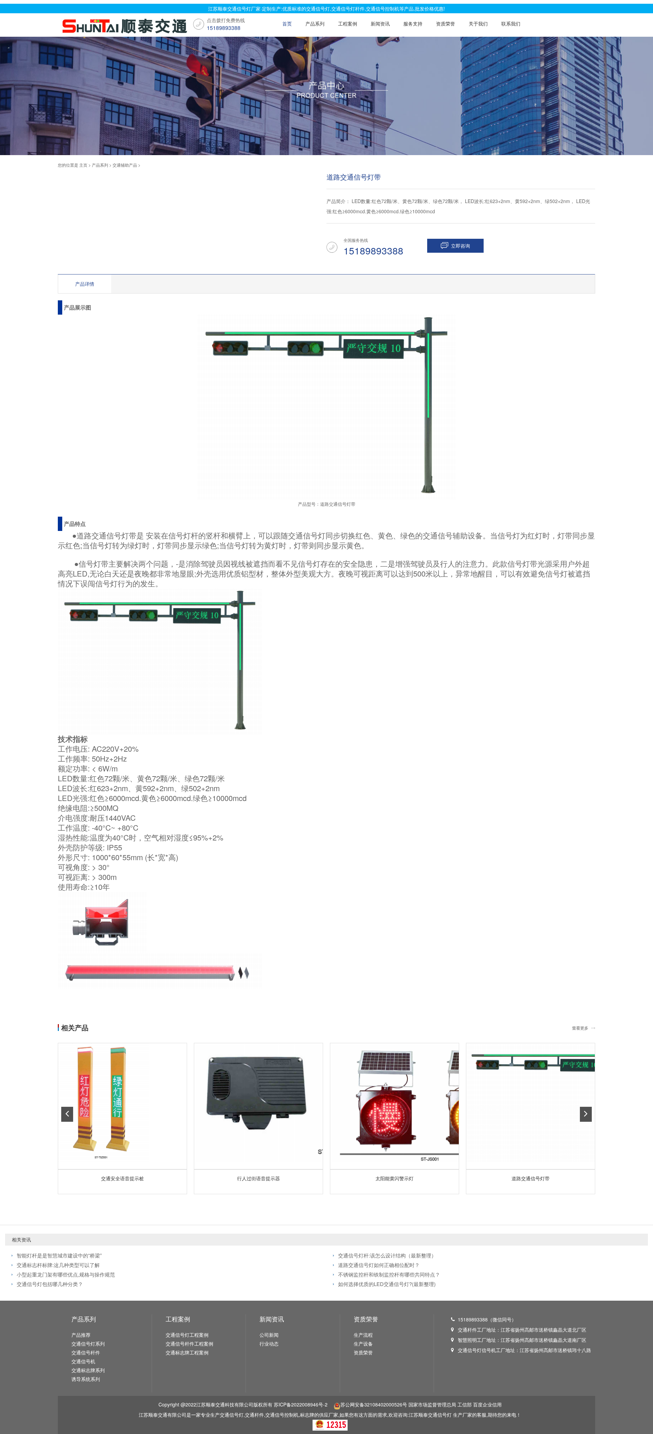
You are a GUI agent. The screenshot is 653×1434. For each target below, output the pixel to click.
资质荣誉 (445, 23)
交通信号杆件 (85, 1352)
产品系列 (314, 23)
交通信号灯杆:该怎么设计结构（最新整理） (387, 1255)
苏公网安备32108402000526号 (373, 1404)
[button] (67, 1114)
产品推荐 (80, 1334)
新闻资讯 (380, 23)
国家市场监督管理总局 (432, 1404)
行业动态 (269, 1343)
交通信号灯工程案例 (187, 1334)
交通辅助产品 (125, 165)
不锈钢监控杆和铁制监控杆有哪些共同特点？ (389, 1274)
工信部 (464, 1404)
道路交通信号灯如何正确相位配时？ (379, 1264)
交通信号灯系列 (88, 1343)
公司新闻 (269, 1334)
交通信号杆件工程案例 (189, 1343)
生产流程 (363, 1334)
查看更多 (580, 1028)
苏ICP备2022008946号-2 (301, 1404)
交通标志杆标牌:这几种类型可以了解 (58, 1264)
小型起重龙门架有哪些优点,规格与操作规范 (66, 1274)
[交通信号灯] (123, 27)
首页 (287, 23)
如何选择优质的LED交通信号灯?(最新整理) (387, 1283)
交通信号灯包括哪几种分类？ (50, 1283)
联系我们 (510, 23)
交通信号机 (83, 1361)
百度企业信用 (487, 1404)
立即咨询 (460, 245)
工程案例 (347, 23)
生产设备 (363, 1343)
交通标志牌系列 (88, 1370)
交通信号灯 (440, 1414)
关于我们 (478, 23)
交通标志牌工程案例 (187, 1352)
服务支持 (412, 23)
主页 (83, 165)
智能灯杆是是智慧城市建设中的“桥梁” (59, 1255)
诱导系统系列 (85, 1378)
